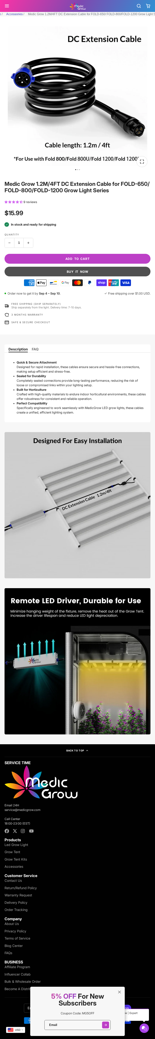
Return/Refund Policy (21, 888)
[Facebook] (7, 831)
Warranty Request (18, 895)
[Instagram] (23, 831)
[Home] (78, 6)
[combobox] (15, 1030)
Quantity (12, 234)
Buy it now (77, 272)
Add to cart (77, 259)
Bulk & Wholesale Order (23, 981)
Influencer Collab (18, 974)
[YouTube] (31, 831)
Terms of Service (17, 938)
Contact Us (13, 881)
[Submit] (105, 1025)
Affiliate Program (17, 967)
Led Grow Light (16, 845)
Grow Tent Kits (16, 859)
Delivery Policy (16, 903)
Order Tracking (16, 910)
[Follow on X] (15, 831)
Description (18, 349)
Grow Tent (12, 852)
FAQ (35, 349)
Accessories (14, 14)
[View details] (41, 781)
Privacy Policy (15, 931)
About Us (12, 924)
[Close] (119, 992)
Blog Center (14, 946)
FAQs (8, 953)
